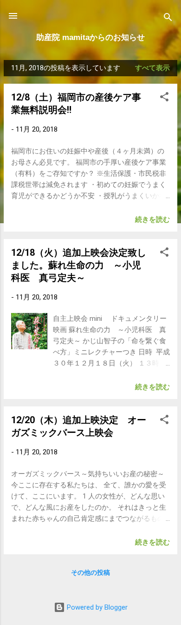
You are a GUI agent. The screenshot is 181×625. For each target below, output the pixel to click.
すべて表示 (152, 68)
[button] (164, 98)
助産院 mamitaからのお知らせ (90, 37)
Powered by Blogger (96, 607)
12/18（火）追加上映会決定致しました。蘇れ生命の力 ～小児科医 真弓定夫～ (78, 265)
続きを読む (152, 219)
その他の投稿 (90, 572)
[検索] (168, 19)
